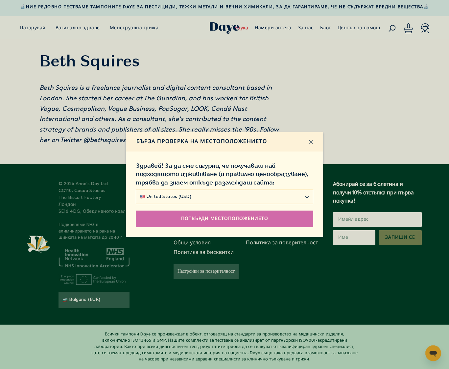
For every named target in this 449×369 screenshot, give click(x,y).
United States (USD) (169, 196)
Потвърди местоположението (224, 218)
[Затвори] (311, 142)
